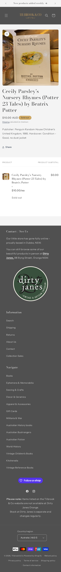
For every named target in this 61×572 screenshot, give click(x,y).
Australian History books (19, 425)
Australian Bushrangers (18, 432)
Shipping (6, 122)
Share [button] (8, 147)
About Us (11, 341)
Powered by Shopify (33, 556)
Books (9, 375)
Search (10, 320)
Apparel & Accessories (18, 404)
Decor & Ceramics (16, 397)
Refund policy (51, 556)
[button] (6, 15)
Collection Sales (14, 356)
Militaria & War (14, 418)
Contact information (32, 565)
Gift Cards (11, 411)
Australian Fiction (15, 439)
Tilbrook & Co (18, 556)
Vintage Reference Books (19, 467)
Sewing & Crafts (15, 389)
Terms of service (31, 560)
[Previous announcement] (5, 3)
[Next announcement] (55, 3)
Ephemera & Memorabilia (19, 382)
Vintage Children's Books (19, 453)
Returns (10, 334)
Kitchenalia (12, 460)
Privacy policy (14, 560)
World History (13, 446)
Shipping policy (48, 560)
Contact (10, 348)
